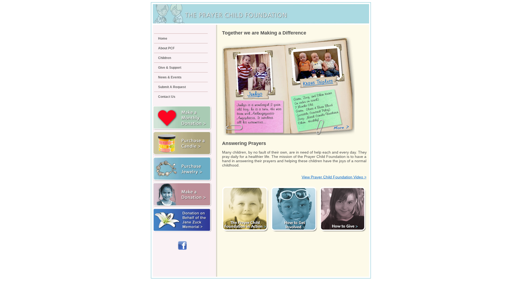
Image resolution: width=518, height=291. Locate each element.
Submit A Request (172, 87)
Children (164, 58)
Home (162, 38)
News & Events (170, 77)
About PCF (166, 48)
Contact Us (166, 97)
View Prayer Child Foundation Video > (334, 177)
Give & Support (169, 68)
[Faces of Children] (289, 134)
